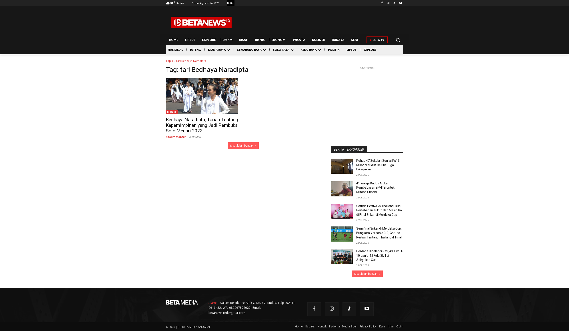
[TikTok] (349, 309)
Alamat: (213, 303)
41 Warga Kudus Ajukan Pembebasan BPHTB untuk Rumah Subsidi (375, 188)
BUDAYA (171, 112)
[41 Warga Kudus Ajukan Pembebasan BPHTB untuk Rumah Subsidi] (342, 188)
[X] (394, 3)
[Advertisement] (367, 98)
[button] (398, 39)
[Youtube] (400, 3)
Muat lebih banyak (241, 145)
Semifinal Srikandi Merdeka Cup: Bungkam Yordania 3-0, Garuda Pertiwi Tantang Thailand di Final (379, 233)
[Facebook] (382, 3)
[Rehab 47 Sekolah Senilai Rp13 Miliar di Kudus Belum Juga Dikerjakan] (342, 166)
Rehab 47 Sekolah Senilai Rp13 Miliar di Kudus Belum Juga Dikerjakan (378, 165)
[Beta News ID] (201, 22)
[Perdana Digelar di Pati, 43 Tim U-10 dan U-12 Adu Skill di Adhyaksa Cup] (342, 256)
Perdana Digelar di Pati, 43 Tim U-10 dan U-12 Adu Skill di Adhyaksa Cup (379, 255)
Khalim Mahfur (176, 136)
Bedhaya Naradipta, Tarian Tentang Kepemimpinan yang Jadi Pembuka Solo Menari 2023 (202, 125)
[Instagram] (388, 3)
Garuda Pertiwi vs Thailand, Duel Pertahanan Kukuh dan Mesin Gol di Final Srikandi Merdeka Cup (379, 210)
